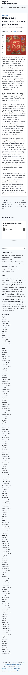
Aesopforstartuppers (8, 278)
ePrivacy (4, 291)
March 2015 (5, 564)
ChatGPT (3, 282)
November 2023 (6, 362)
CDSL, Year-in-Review (8, 271)
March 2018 (5, 497)
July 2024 (4, 348)
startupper (5, 299)
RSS (18, 671)
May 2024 (4, 352)
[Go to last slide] (4, 229)
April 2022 (4, 400)
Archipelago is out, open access (10, 269)
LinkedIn (4, 668)
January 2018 (5, 502)
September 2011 (6, 597)
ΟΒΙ (18, 306)
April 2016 (4, 539)
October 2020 (5, 435)
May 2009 (4, 641)
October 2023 (5, 364)
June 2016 (4, 537)
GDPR (4, 294)
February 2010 (6, 624)
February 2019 (6, 475)
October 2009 (5, 632)
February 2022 (6, 404)
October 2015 (5, 551)
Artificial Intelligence (20, 278)
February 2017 (5, 522)
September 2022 (6, 389)
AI (15, 278)
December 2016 (6, 527)
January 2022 (5, 406)
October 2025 (5, 327)
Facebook (18, 666)
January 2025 (5, 340)
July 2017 (4, 512)
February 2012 (5, 591)
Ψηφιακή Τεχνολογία (9, 310)
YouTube (9, 668)
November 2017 (6, 504)
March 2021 (5, 425)
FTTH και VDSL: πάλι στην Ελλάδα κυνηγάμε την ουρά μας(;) (7, 204)
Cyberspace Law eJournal (9, 671)
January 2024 (5, 358)
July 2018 (4, 489)
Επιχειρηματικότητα (20, 304)
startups (12, 299)
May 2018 (4, 493)
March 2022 (5, 402)
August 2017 (5, 510)
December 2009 (6, 628)
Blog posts (5, 15)
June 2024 (4, 350)
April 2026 (4, 319)
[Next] (24, 229)
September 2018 (6, 485)
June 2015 (4, 558)
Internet (14, 294)
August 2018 (5, 487)
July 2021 (4, 416)
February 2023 (6, 379)
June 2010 (4, 618)
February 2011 (5, 603)
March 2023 (5, 377)
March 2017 (5, 520)
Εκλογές (13, 304)
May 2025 (4, 331)
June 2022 (4, 396)
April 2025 (4, 333)
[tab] (11, 240)
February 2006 (6, 651)
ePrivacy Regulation (10, 291)
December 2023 (6, 360)
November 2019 (6, 458)
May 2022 (4, 398)
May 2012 (4, 589)
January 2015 (5, 566)
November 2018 (6, 481)
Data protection (17, 285)
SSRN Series (16, 668)
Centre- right (20, 280)
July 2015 (4, 556)
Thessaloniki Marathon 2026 (9, 266)
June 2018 (4, 491)
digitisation (14, 289)
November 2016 (6, 529)
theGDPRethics (20, 299)
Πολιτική (22, 306)
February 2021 (5, 427)
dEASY (14, 31)
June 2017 (4, 514)
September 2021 (6, 414)
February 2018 (5, 499)
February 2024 (6, 356)
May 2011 (4, 599)
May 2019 (4, 468)
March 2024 (5, 354)
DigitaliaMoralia (12, 287)
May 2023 (4, 373)
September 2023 (6, 366)
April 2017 (4, 518)
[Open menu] (25, 3)
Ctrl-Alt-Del (19, 282)
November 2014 (6, 570)
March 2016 (5, 541)
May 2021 (4, 421)
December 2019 (6, 456)
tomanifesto (7, 302)
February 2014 (6, 578)
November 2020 (6, 433)
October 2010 (5, 610)
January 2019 (5, 477)
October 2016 (5, 531)
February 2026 (6, 321)
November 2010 (6, 608)
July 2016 (4, 535)
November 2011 (6, 593)
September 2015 (6, 554)
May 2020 (4, 445)
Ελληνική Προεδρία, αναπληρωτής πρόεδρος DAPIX (20, 203)
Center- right (9, 280)
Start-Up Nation (19, 297)
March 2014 (5, 576)
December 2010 (6, 606)
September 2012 (6, 587)
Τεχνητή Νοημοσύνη (8, 308)
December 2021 (6, 408)
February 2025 (6, 337)
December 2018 (6, 479)
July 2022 (4, 394)
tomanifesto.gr (17, 302)
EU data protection (18, 291)
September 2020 (6, 437)
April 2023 (4, 375)
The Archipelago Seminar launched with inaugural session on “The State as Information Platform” (12, 257)
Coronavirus (13, 282)
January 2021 (5, 429)
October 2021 (5, 412)
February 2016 (6, 543)
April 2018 (4, 495)
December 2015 (6, 547)
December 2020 (6, 431)
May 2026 (4, 317)
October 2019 (5, 460)
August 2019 (5, 462)
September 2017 (6, 508)
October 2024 (5, 346)
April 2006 (4, 647)
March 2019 (5, 473)
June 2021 (4, 418)
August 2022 (5, 391)
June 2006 (5, 643)
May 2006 (4, 645)
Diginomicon (5, 287)
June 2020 (4, 443)
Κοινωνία (15, 306)
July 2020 (4, 441)
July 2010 (4, 616)
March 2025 (5, 335)
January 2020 (5, 454)
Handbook (9, 294)
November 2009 (6, 630)
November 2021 (6, 410)
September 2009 (6, 635)
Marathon (20, 294)
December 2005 (6, 653)
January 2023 (5, 381)
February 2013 (6, 583)
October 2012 (5, 585)
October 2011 (5, 595)
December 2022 (6, 383)
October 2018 (5, 483)
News (5, 7)
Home (1, 7)
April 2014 (4, 574)
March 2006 (5, 649)
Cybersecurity (7, 285)
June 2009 (5, 639)
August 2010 (5, 614)
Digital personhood (7, 289)
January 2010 (5, 626)
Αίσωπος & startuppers (6, 304)
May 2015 (4, 560)
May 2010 (4, 620)
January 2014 (5, 581)
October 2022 (5, 387)
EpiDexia (19, 289)
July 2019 (4, 464)
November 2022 (6, 385)
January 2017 (5, 524)
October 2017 (5, 506)
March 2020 (5, 450)
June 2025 (4, 329)
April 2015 (4, 562)
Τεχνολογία (19, 308)
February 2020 (6, 452)
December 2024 (6, 342)
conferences (7, 282)
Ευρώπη (12, 306)
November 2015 (6, 549)
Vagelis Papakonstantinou (9, 27)
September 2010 (6, 612)
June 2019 (4, 466)
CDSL (3, 280)
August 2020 (5, 439)
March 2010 (5, 622)
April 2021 (4, 423)
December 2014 (6, 568)
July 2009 (4, 637)
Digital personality (21, 287)
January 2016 (5, 545)
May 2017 (4, 516)
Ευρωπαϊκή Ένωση (6, 306)
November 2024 (6, 344)
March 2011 (5, 601)
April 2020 (4, 448)
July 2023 (4, 369)
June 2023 (4, 371)
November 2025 (6, 325)
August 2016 (5, 533)
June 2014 (4, 572)
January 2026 (5, 323)
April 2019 (4, 470)
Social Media (10, 296)
